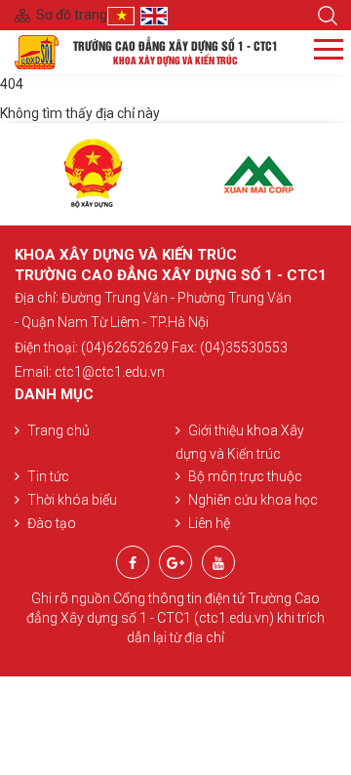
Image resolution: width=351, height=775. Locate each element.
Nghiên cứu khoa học (253, 500)
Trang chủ (58, 430)
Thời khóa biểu (72, 500)
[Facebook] (132, 563)
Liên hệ (209, 523)
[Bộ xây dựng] (93, 174)
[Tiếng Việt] (123, 14)
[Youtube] (218, 563)
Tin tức (48, 476)
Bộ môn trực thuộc (245, 476)
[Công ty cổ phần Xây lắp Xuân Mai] (258, 174)
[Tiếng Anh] (157, 14)
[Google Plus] (175, 563)
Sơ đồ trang (71, 14)
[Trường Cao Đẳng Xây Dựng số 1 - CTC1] (36, 51)
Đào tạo (51, 523)
